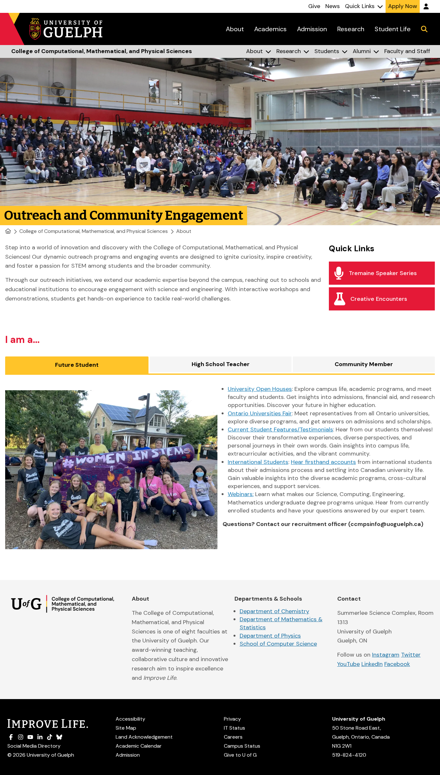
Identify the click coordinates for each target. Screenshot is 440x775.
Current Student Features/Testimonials (280, 429)
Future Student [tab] (77, 365)
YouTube (348, 664)
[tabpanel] (220, 470)
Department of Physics (270, 636)
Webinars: (240, 494)
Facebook (397, 664)
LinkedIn (372, 664)
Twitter (411, 655)
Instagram (385, 655)
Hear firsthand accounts (323, 462)
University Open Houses (260, 389)
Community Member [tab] (364, 364)
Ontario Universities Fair (260, 413)
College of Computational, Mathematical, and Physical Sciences (93, 231)
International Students (258, 462)
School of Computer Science (278, 644)
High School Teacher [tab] (221, 364)
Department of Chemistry (274, 611)
